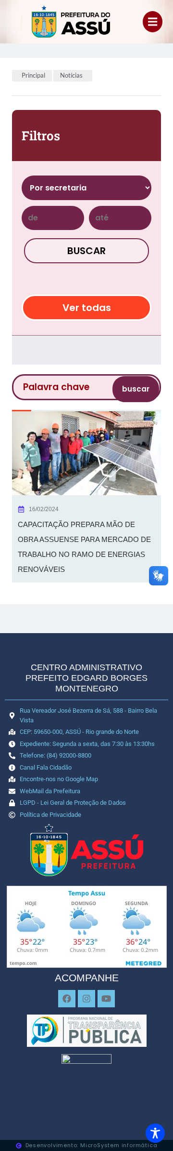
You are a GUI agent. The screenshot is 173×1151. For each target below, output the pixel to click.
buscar (135, 389)
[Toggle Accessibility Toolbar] (155, 1133)
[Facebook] (66, 998)
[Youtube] (106, 998)
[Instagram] (86, 998)
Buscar (86, 250)
